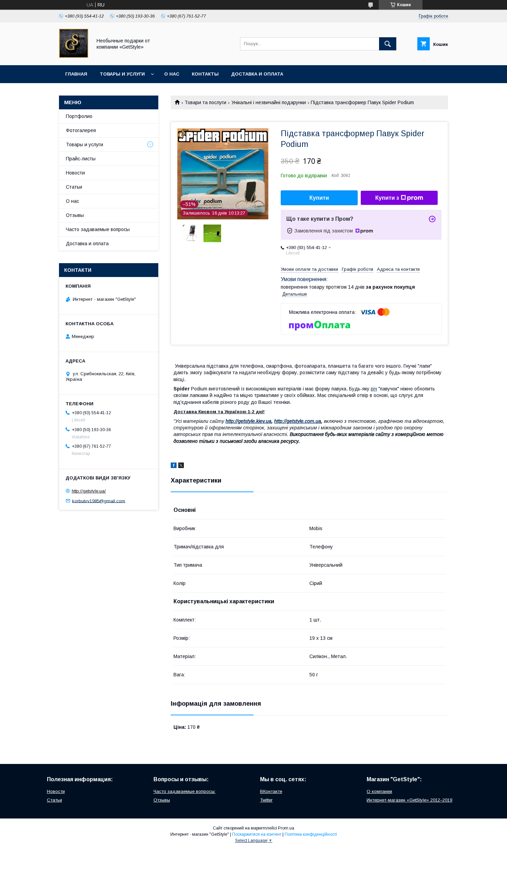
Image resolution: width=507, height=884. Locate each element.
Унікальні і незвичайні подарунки (268, 102)
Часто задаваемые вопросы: (184, 791)
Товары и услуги (122, 74)
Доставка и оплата (257, 74)
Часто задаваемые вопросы (98, 229)
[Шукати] (387, 43)
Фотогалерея (81, 130)
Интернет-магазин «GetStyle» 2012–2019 (409, 800)
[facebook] (174, 466)
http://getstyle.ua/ (89, 491)
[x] (181, 466)
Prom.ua (286, 828)
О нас (171, 74)
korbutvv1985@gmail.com (98, 500)
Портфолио (79, 116)
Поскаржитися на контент (256, 834)
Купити (319, 198)
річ (374, 388)
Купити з (387, 198)
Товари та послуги (205, 102)
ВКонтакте (271, 791)
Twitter (266, 800)
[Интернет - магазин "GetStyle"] (73, 56)
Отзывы (75, 215)
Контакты (205, 74)
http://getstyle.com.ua (297, 421)
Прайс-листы (81, 158)
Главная (76, 74)
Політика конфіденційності (311, 834)
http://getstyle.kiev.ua (248, 421)
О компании (379, 791)
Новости (75, 173)
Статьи (74, 187)
